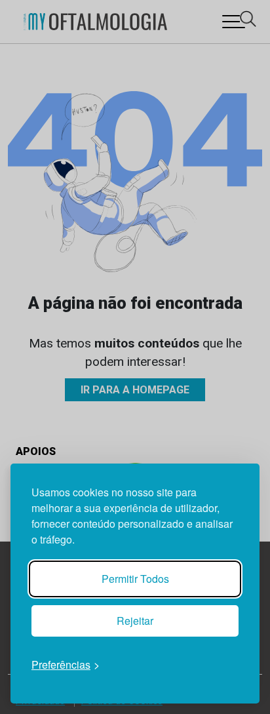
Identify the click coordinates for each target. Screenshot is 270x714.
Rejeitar (135, 620)
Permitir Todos (135, 578)
